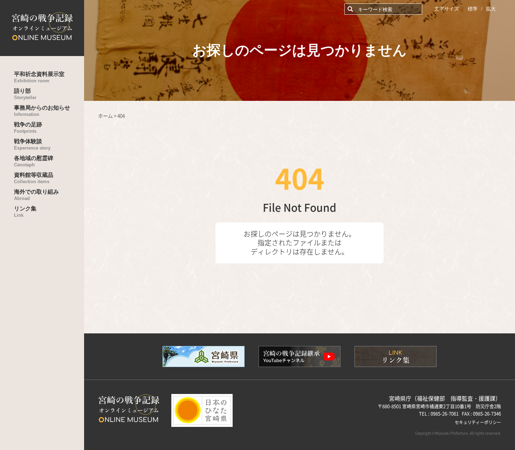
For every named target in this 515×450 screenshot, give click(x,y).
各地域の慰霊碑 (33, 161)
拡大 (491, 9)
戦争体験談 (32, 144)
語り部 (25, 94)
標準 (473, 9)
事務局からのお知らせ (42, 111)
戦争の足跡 (28, 128)
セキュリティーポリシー (478, 422)
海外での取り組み (36, 195)
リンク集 (25, 212)
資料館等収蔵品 (33, 178)
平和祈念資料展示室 (39, 77)
